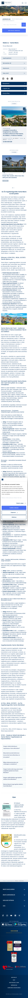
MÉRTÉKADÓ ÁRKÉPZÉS (14, 30)
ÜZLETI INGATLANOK (17, 19)
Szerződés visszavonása (14, 987)
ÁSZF (14, 980)
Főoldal (4, 880)
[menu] (26, 3)
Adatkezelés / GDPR (14, 982)
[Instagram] (3, 78)
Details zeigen (20, 503)
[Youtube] (11, 915)
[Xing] (19, 915)
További (14, 103)
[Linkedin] (15, 915)
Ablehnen (14, 517)
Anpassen (13, 512)
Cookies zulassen (14, 507)
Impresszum (14, 985)
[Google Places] (7, 78)
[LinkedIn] (12, 78)
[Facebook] (3, 915)
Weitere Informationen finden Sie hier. (12, 497)
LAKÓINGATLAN (6, 19)
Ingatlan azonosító (8, 20)
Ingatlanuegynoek (10, 880)
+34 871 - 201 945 (13, 52)
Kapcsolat (14, 977)
